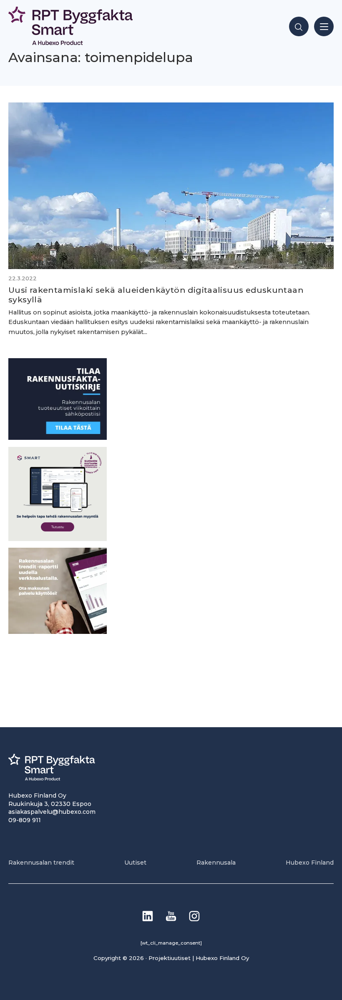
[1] (57, 437)
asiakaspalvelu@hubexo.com (52, 811)
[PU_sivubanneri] (57, 632)
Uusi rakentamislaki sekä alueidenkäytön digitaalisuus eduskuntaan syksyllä (156, 294)
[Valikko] (324, 26)
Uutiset (135, 862)
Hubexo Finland (310, 862)
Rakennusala (216, 862)
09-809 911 (24, 820)
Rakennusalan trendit (41, 862)
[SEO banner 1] (57, 539)
